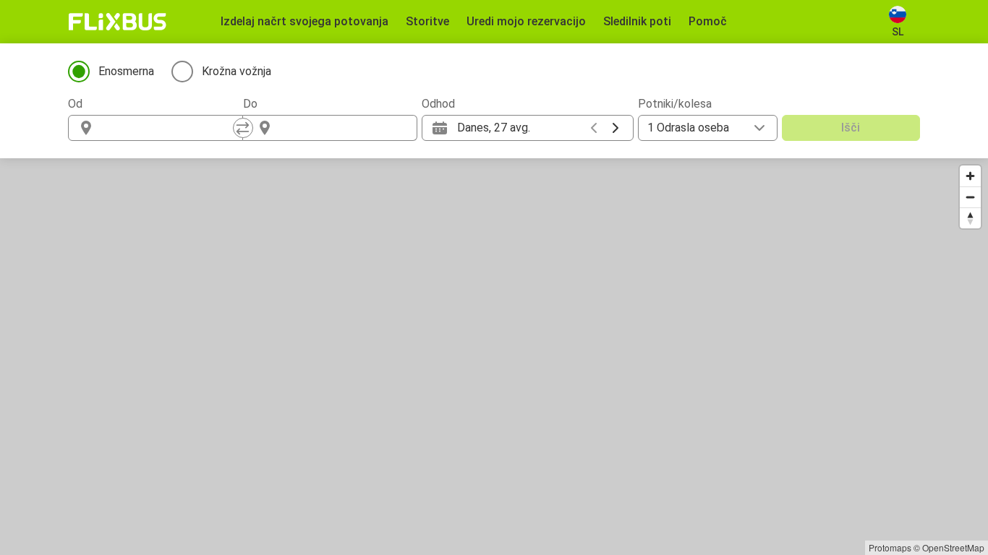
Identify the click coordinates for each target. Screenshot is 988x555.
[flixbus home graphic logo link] (117, 22)
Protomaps (890, 547)
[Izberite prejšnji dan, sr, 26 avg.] (593, 128)
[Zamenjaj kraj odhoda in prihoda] (243, 128)
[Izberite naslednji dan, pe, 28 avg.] (615, 128)
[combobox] (168, 128)
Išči (850, 127)
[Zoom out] (970, 196)
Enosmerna (126, 71)
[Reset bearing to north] (970, 217)
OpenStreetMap (953, 547)
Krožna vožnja (236, 71)
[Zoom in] (970, 175)
